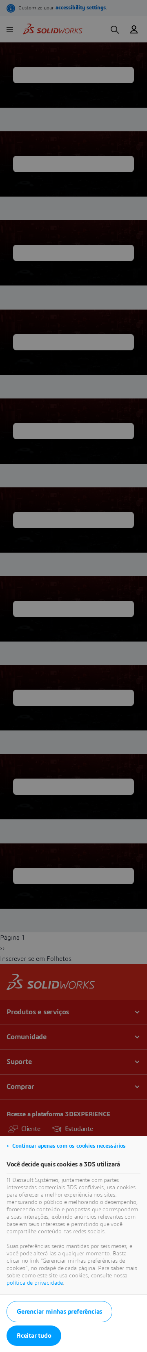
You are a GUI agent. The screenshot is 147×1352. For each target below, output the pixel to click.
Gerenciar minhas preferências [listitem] (59, 1311)
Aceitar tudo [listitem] (33, 1335)
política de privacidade (35, 1283)
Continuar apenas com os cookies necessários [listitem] (69, 1146)
